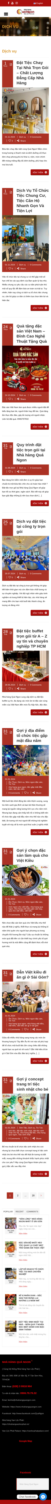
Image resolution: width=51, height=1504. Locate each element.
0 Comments (35, 137)
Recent (20, 1211)
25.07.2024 (10, 573)
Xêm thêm (23, 1234)
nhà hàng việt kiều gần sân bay (28, 909)
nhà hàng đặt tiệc (28, 1132)
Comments (32, 1211)
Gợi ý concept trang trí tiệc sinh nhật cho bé (32, 1084)
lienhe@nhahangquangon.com (21, 1400)
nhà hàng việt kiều (35, 1023)
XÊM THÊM (38, 172)
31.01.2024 (10, 779)
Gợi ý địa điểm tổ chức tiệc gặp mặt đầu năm (32, 735)
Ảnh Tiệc (23, 1128)
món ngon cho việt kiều (18, 907)
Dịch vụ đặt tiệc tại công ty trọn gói (31, 526)
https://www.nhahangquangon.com (26, 1407)
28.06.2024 (10, 685)
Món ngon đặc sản (34, 782)
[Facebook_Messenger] (43, 1497)
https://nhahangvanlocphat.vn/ (15, 1424)
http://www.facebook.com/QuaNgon (28, 1413)
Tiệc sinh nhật (24, 1134)
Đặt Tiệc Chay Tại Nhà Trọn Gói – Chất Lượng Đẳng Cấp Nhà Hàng (32, 72)
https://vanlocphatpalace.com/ (35, 1431)
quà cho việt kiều (16, 911)
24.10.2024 (10, 395)
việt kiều (28, 911)
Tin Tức (11, 784)
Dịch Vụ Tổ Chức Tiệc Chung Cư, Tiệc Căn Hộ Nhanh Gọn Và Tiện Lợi (33, 200)
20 (33, 1195)
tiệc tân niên (19, 789)
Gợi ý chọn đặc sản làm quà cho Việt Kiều (32, 855)
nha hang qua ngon (17, 787)
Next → (41, 1195)
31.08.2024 (10, 468)
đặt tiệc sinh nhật (24, 1131)
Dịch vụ (22, 137)
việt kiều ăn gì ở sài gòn (27, 1025)
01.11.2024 (10, 137)
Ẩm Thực (12, 782)
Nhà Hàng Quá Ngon (29, 1484)
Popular (8, 1211)
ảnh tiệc (12, 1131)
